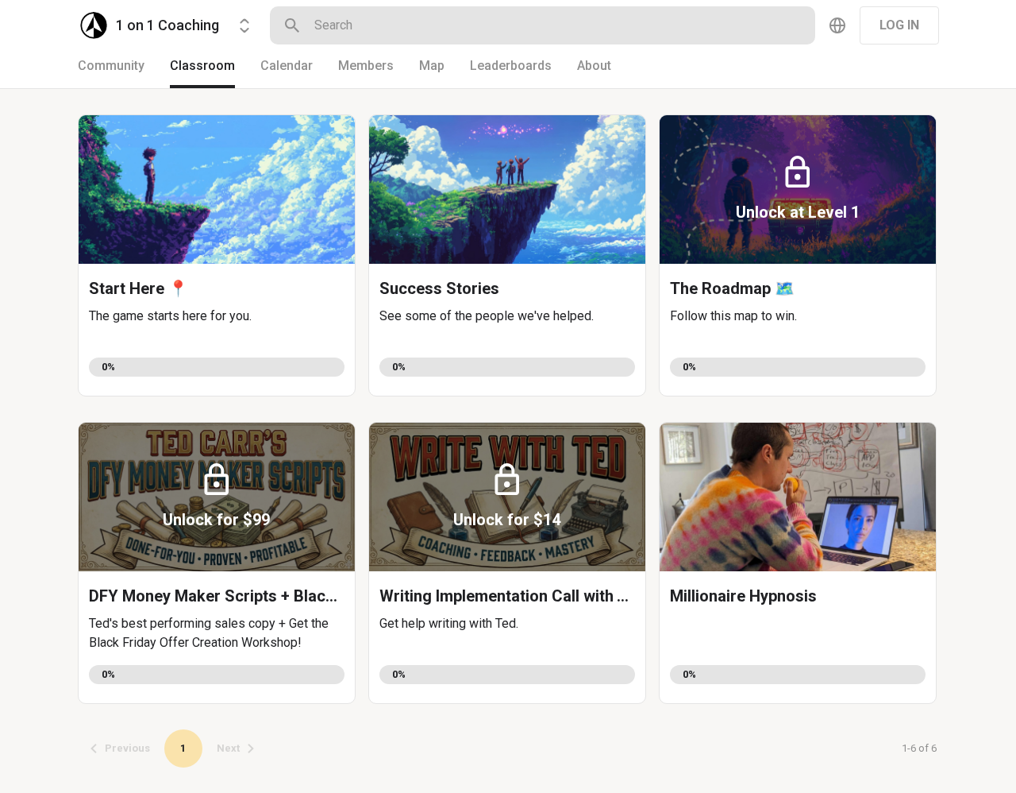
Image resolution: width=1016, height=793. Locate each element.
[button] (217, 255)
